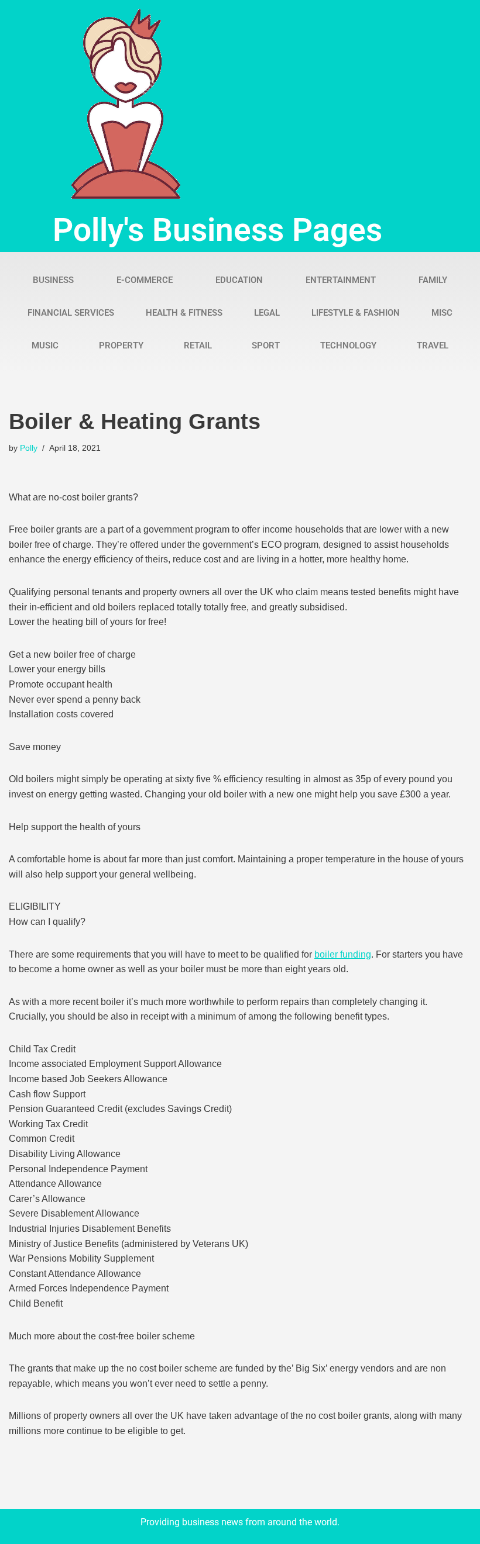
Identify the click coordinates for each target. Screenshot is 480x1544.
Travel (432, 345)
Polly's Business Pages (217, 229)
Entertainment (341, 280)
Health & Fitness (184, 313)
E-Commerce (144, 280)
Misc (441, 313)
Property (121, 345)
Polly (28, 448)
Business (53, 280)
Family (433, 280)
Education (239, 280)
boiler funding (342, 954)
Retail (198, 345)
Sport (266, 345)
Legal (267, 313)
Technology (348, 345)
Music (45, 345)
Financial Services (71, 313)
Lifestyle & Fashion (355, 313)
